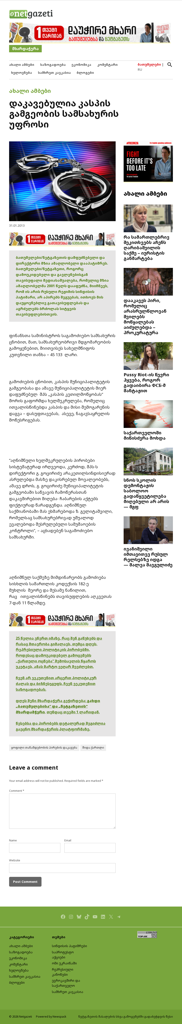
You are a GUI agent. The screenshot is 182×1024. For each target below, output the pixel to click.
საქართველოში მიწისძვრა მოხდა (145, 435)
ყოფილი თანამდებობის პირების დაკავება (44, 747)
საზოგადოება (53, 64)
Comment (16, 791)
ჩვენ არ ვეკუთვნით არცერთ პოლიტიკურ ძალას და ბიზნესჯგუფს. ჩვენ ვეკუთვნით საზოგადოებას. (56, 683)
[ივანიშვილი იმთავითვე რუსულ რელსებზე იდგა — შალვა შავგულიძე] (148, 531)
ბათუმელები (149, 64)
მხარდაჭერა (25, 48)
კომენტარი (107, 64)
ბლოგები (85, 72)
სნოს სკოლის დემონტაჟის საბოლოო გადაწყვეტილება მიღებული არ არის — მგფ (146, 493)
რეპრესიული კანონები (62, 972)
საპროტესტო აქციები (63, 954)
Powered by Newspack (51, 1016)
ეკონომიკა (81, 64)
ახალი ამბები (21, 64)
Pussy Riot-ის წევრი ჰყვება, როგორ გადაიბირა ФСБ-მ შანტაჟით (146, 382)
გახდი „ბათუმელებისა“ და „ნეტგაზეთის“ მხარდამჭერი (58, 706)
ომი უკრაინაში (64, 963)
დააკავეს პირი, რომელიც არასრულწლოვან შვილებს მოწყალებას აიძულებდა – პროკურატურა (145, 316)
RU (140, 69)
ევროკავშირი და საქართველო (66, 983)
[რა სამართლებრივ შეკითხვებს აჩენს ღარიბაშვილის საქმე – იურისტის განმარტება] (148, 219)
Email (67, 840)
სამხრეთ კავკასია (54, 72)
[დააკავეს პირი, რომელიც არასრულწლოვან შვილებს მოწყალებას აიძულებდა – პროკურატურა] (148, 282)
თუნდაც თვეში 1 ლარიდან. (73, 712)
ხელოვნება (21, 72)
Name (13, 840)
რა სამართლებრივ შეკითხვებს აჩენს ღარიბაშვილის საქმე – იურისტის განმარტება (146, 247)
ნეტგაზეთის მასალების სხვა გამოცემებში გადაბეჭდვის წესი (125, 1016)
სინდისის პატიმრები (69, 946)
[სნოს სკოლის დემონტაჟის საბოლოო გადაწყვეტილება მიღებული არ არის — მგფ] (148, 462)
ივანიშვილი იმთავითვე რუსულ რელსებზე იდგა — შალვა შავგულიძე (148, 557)
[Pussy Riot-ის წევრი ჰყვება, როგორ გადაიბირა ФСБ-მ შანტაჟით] (148, 356)
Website (14, 860)
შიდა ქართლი (93, 747)
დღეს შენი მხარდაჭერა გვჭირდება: (51, 700)
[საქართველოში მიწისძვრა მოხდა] (148, 414)
